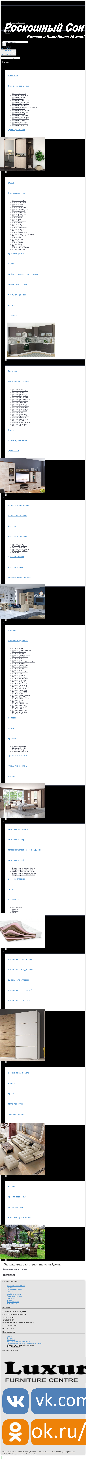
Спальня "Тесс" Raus (19, 705)
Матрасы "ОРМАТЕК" (18, 829)
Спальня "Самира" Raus (20, 703)
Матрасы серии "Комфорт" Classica (24, 875)
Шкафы (11, 776)
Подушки (15, 911)
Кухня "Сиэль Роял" (19, 236)
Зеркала (12, 728)
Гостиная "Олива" (18, 412)
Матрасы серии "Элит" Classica (23, 870)
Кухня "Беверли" (18, 204)
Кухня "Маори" (17, 217)
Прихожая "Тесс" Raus (20, 122)
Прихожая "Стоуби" (19, 120)
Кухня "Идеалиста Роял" (21, 209)
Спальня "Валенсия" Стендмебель (24, 662)
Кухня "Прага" (17, 231)
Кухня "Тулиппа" (18, 242)
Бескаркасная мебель (18, 1073)
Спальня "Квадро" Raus (20, 678)
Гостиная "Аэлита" (19, 392)
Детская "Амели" (18, 544)
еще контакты (5, 48)
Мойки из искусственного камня (23, 274)
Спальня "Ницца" (18, 693)
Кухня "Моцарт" (18, 222)
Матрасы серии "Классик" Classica (24, 868)
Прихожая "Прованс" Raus (21, 117)
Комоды (12, 718)
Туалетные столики (17, 756)
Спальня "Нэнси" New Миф (21, 695)
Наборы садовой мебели (20, 1217)
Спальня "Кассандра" (20, 677)
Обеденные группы (17, 284)
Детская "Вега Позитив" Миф (22, 549)
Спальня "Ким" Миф (19, 680)
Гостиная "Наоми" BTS (20, 411)
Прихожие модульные (18, 86)
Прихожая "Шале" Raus (20, 125)
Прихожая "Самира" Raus (21, 119)
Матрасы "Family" (16, 839)
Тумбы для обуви (16, 130)
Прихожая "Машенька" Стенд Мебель (25, 107)
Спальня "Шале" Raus (20, 712)
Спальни (12, 630)
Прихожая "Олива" (19, 114)
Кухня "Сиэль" (17, 237)
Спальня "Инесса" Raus (20, 672)
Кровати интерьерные (20, 750)
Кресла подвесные (17, 1197)
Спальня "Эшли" (18, 714)
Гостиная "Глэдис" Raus (20, 396)
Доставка (10, 1338)
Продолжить (9, 1275)
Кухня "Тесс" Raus (19, 239)
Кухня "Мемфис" (18, 219)
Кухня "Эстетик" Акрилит (21, 247)
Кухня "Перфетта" (18, 229)
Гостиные (12, 371)
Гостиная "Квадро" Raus (20, 401)
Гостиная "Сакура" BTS (20, 417)
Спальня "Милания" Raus (21, 687)
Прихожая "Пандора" (19, 94)
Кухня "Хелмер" (18, 244)
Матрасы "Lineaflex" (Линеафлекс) (25, 850)
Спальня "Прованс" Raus (21, 698)
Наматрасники (17, 907)
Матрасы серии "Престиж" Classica (24, 871)
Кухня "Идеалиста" (19, 211)
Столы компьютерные (18, 505)
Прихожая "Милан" (19, 109)
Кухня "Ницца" (17, 226)
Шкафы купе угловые (18, 980)
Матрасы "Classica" (17, 860)
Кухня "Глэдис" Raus (19, 207)
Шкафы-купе (11, 1298)
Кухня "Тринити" (18, 241)
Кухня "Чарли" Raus (19, 246)
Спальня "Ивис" (18, 670)
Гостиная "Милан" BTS (20, 404)
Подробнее (16, 552)
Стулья (11, 305)
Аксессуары (14, 900)
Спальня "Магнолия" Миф (21, 685)
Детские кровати (16, 567)
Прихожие (13, 76)
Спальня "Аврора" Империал (22, 650)
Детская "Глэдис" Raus (20, 551)
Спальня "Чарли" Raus (20, 710)
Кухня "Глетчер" (18, 206)
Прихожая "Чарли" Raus (20, 124)
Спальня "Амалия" (19, 653)
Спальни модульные (18, 641)
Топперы (12, 889)
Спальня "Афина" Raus (20, 657)
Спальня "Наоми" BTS (20, 692)
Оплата (9, 1336)
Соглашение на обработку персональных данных (24, 1343)
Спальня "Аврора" (18, 648)
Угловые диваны (16, 1114)
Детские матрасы (16, 879)
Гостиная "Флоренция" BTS (21, 422)
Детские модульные (17, 536)
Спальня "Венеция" (19, 663)
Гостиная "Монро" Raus (20, 409)
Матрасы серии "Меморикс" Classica (24, 873)
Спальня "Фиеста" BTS (20, 707)
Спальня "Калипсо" (19, 675)
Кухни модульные (16, 193)
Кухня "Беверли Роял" (20, 202)
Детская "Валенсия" (19, 547)
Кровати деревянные (19, 746)
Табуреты (12, 315)
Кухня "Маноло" (18, 216)
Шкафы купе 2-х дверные (20, 959)
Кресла (11, 1094)
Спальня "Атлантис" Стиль (21, 655)
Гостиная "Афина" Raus (20, 391)
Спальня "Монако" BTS (20, 688)
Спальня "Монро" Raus (20, 690)
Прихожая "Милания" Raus (21, 110)
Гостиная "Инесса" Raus (20, 397)
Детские (12, 526)
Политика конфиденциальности (18, 1341)
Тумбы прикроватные (18, 766)
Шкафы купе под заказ (19, 1001)
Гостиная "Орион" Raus (20, 414)
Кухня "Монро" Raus (19, 221)
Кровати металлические (20, 751)
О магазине (11, 1340)
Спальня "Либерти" (19, 682)
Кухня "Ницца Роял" (19, 224)
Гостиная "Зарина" (18, 389)
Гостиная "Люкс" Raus (20, 402)
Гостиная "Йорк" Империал (21, 399)
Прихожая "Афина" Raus (20, 95)
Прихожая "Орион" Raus (20, 115)
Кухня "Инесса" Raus (19, 212)
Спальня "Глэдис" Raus (20, 665)
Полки (11, 430)
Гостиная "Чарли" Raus (20, 424)
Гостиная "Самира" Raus (20, 419)
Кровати (12, 738)
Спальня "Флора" (18, 709)
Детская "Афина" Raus (20, 546)
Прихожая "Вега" (18, 99)
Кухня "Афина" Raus (19, 201)
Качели (11, 1186)
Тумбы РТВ (13, 451)
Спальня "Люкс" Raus (20, 683)
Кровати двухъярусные (19, 577)
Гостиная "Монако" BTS (20, 407)
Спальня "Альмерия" (19, 652)
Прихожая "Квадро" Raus (21, 104)
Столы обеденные (17, 295)
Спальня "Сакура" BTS (20, 702)
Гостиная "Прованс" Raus (21, 416)
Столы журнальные (17, 440)
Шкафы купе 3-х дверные (20, 970)
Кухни (11, 183)
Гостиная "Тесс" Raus (19, 421)
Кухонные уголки (16, 253)
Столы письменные (17, 516)
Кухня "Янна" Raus (19, 249)
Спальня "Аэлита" (18, 658)
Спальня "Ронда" (18, 700)
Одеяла (15, 909)
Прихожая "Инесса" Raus (21, 102)
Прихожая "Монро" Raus (20, 112)
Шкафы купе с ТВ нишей (20, 990)
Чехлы (15, 912)
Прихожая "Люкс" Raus (20, 105)
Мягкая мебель (12, 1303)
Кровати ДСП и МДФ (19, 748)
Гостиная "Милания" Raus (21, 406)
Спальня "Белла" (18, 660)
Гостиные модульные (18, 381)
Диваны (12, 1083)
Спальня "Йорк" (18, 673)
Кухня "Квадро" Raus (19, 214)
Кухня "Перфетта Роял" (20, 227)
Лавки (11, 264)
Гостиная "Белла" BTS (20, 394)
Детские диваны (16, 557)
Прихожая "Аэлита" (19, 97)
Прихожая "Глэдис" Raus (21, 100)
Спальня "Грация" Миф (20, 667)
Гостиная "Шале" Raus (20, 426)
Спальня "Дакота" (18, 668)
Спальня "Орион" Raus (20, 697)
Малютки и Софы (16, 1104)
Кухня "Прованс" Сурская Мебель (23, 234)
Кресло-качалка (15, 1207)
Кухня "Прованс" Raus (20, 232)
